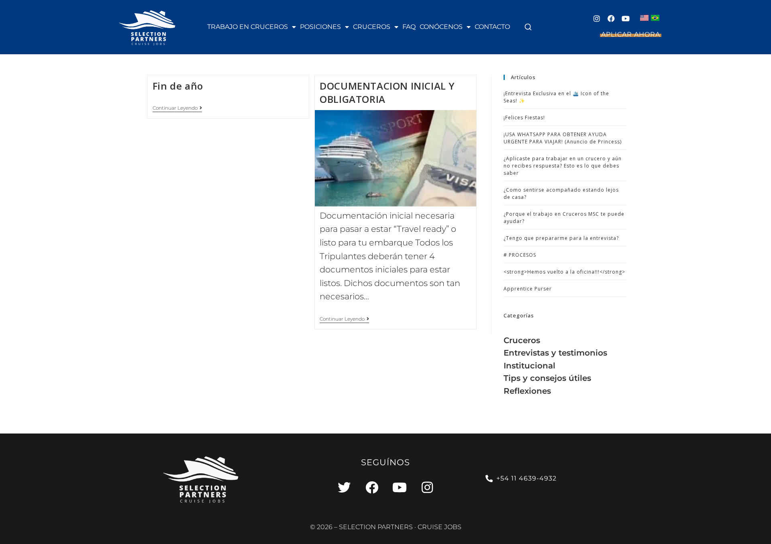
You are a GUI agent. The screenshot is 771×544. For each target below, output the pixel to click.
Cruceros (371, 27)
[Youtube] (625, 18)
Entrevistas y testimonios (555, 353)
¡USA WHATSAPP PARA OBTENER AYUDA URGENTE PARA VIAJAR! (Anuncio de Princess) (563, 138)
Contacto (492, 27)
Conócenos (441, 27)
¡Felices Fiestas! (524, 117)
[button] (528, 27)
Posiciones (320, 27)
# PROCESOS (520, 255)
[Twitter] (344, 487)
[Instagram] (596, 18)
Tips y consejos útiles (547, 378)
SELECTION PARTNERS (376, 527)
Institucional (529, 365)
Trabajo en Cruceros (247, 27)
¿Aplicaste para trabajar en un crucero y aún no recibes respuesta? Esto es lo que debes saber (563, 165)
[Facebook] (611, 18)
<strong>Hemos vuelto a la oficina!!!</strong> (564, 271)
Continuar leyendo (177, 108)
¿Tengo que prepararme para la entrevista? (561, 238)
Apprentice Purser (528, 288)
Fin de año (178, 85)
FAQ (409, 27)
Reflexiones (527, 391)
